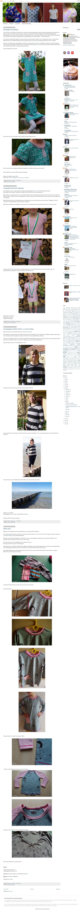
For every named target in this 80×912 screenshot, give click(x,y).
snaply (71, 356)
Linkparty (77, 337)
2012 (65, 423)
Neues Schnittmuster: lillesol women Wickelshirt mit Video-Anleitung (70, 191)
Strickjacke (65, 362)
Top (69, 363)
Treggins (75, 363)
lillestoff (72, 337)
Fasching (68, 317)
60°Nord (66, 155)
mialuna (69, 341)
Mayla (78, 340)
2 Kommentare (18, 321)
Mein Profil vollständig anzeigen (69, 45)
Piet (69, 348)
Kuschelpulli (74, 334)
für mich (67, 322)
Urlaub (72, 365)
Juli (66, 398)
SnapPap (75, 356)
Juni (66, 399)
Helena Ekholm (67, 164)
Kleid (11, 884)
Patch (64, 348)
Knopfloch (26, 873)
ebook (73, 314)
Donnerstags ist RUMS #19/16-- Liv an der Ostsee (18, 329)
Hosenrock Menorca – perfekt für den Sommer (70, 127)
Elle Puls (70, 316)
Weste (68, 367)
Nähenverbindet (65, 344)
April (67, 411)
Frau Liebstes (8, 322)
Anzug (72, 308)
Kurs (70, 334)
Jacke (64, 328)
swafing (68, 362)
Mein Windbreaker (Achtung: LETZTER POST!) (73, 227)
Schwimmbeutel (76, 354)
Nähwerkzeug (69, 345)
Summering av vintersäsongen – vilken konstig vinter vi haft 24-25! (71, 100)
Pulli (71, 349)
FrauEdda (73, 319)
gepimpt (64, 323)
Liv (18, 338)
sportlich (64, 359)
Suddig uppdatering (67, 186)
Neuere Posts (6, 889)
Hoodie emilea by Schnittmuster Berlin (73, 170)
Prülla (65, 134)
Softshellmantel (65, 357)
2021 (65, 379)
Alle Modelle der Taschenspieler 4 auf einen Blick (74, 249)
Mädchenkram (67, 104)
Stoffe (72, 360)
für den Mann (65, 321)
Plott (70, 348)
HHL (67, 326)
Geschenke (68, 323)
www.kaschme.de (67, 130)
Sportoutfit (68, 359)
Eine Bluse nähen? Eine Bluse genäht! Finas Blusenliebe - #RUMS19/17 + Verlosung (74, 299)
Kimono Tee (69, 331)
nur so (69, 347)
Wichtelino (26, 514)
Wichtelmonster (75, 367)
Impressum (17, 23)
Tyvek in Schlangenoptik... (74, 148)
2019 (65, 383)
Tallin (77, 362)
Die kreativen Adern (68, 247)
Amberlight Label (67, 85)
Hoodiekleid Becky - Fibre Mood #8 (74, 140)
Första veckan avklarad (68, 165)
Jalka (72, 328)
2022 (65, 377)
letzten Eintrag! (29, 331)
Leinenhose (72, 336)
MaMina (67, 340)
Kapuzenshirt (65, 331)
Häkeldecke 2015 (73, 274)
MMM (77, 341)
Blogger (48, 908)
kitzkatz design (67, 256)
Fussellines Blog (67, 225)
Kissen (73, 331)
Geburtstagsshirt (74, 322)
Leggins (69, 336)
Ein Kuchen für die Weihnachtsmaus (73, 157)
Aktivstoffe (68, 307)
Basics (73, 310)
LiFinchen (66, 273)
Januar (67, 416)
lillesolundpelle (68, 337)
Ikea (77, 327)
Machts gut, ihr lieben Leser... (73, 218)
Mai (66, 401)
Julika (66, 330)
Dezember (67, 389)
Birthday (77, 311)
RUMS (9, 518)
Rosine (65, 147)
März (67, 413)
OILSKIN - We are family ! (74, 177)
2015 (65, 418)
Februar (67, 414)
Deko (64, 314)
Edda (74, 314)
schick (75, 352)
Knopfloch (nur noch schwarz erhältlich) (21, 177)
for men (77, 317)
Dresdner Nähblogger (68, 314)
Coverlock (8, 884)
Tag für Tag (66, 194)
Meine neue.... (7, 529)
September (68, 394)
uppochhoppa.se (67, 98)
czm (77, 313)
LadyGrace (73, 335)
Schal (69, 352)
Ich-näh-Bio (10, 879)
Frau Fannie (67, 318)
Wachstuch (68, 366)
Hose (64, 327)
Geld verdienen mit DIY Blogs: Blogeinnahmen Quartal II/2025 (69, 87)
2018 (65, 384)
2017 (65, 386)
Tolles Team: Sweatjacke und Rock (70, 135)
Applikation (75, 308)
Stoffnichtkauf (70, 361)
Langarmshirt (65, 336)
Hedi (72, 325)
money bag (65, 342)
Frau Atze (10, 180)
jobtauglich (74, 328)
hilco (69, 326)
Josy (63, 330)
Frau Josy (71, 318)
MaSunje (72, 340)
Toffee (67, 363)
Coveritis (67, 313)
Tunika (14, 181)
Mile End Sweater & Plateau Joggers (70, 122)
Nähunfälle (65, 345)
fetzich (65, 121)
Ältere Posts (58, 889)
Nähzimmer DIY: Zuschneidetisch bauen (71, 131)
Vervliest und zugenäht (68, 112)
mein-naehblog (67, 216)
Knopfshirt (74, 332)
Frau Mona (70, 319)
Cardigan (77, 312)
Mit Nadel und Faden (68, 90)
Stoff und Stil (65, 360)
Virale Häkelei (72, 91)
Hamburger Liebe (67, 233)
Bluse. (69, 312)
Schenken (71, 352)
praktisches (76, 348)
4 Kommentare (18, 180)
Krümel (68, 334)
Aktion (64, 307)
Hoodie (75, 326)
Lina (75, 337)
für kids (72, 321)
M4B (72, 339)
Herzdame (64, 326)
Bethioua (73, 311)
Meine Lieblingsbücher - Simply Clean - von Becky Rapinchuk (71, 196)
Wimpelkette (69, 368)
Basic (67, 310)
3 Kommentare (18, 521)
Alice (76, 307)
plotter (72, 348)
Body (71, 312)
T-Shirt (72, 362)
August (67, 396)
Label (64, 335)
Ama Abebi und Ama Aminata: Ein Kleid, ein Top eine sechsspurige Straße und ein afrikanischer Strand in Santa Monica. (74, 237)
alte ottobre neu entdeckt (10, 29)
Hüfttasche (70, 327)
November (68, 391)
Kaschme (66, 208)
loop (63, 339)
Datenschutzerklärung (26, 23)
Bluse (67, 312)
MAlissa (77, 339)
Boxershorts (73, 312)
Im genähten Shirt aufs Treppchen (13, 188)
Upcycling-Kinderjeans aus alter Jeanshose (74, 114)
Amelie (69, 308)
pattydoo (9, 522)
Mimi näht (66, 176)
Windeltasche (73, 368)
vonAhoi (66, 242)
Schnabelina (69, 353)
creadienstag (74, 313)
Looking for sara (67, 185)
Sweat (70, 362)
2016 (65, 388)
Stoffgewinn (75, 360)
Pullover (73, 349)
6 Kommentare (18, 883)
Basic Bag (70, 310)
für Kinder (12, 322)
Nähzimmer (73, 345)
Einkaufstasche (65, 316)
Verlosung (65, 366)
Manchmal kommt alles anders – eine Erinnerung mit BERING (70, 244)
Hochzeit (72, 326)
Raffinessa (69, 350)
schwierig (71, 354)
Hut (72, 327)
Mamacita (64, 340)
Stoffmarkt (65, 361)
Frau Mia (66, 319)
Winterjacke (77, 368)
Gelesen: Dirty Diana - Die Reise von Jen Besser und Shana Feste (74, 106)
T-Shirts (75, 362)
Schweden (68, 354)
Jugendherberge (10, 535)
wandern (72, 366)
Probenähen (65, 349)
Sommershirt (74, 357)
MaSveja (75, 340)
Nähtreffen (8, 181)
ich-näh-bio (75, 327)
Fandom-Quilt (72, 257)
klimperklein (70, 332)
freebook (76, 319)
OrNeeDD (66, 199)
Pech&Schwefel (67, 125)
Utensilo (75, 365)
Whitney (71, 367)
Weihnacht (65, 367)
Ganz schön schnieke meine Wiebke (74, 201)
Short (68, 356)
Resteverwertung (75, 350)
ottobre (11, 181)
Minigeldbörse (73, 341)
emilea (65, 168)
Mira (12, 317)
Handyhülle (69, 325)
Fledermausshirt (73, 317)
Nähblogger (72, 342)
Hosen (67, 327)
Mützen (69, 342)
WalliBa (65, 264)
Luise (67, 339)
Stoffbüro (69, 360)
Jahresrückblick (68, 328)
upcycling (68, 365)
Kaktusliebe (72, 209)
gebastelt (71, 322)
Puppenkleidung (65, 350)
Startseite (5, 23)
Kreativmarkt (65, 334)
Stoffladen (38, 43)
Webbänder (75, 366)
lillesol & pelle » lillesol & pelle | (70, 189)
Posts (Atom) (10, 891)
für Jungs (69, 321)
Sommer (70, 357)
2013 (65, 422)
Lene (75, 336)
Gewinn (71, 323)
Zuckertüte (65, 370)
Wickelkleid (65, 368)
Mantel (70, 340)
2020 (65, 381)
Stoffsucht (74, 361)
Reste (72, 350)
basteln (76, 310)
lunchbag (69, 339)
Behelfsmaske (69, 311)
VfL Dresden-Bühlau (38, 190)
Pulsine (76, 349)
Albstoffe (72, 307)
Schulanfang (65, 354)
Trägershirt (72, 363)
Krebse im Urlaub (73, 265)
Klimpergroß (65, 332)
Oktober (67, 393)
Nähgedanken (72, 344)
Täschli (64, 363)
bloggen (64, 312)
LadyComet (68, 335)
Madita (74, 339)
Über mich (11, 23)
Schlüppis (64, 353)
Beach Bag (65, 311)
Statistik (71, 359)
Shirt (15, 322)
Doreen (9, 32)
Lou (65, 339)
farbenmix (65, 317)
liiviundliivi (66, 138)
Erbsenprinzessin (75, 316)
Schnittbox (74, 353)
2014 (65, 420)
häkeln (74, 323)
